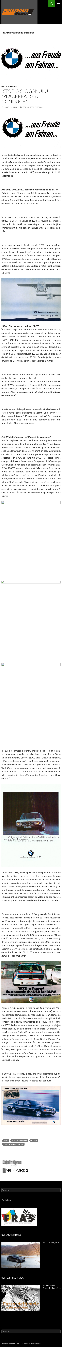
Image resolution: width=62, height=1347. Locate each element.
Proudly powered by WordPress (29, 1343)
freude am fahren (19, 1141)
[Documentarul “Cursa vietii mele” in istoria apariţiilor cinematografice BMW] (20, 1298)
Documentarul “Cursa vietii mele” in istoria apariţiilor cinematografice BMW (51, 1286)
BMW (6, 1141)
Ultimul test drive (11, 1235)
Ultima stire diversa (12, 1278)
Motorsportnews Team (32, 107)
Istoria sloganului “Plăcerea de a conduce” (25, 96)
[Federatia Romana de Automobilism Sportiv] (19, 1217)
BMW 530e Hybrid (50, 1242)
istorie (34, 1141)
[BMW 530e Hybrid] (20, 1255)
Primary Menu (58, 3)
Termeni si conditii (8, 1343)
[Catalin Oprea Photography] (12, 1163)
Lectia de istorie (9, 86)
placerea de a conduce (14, 1144)
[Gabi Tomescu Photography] (15, 1170)
